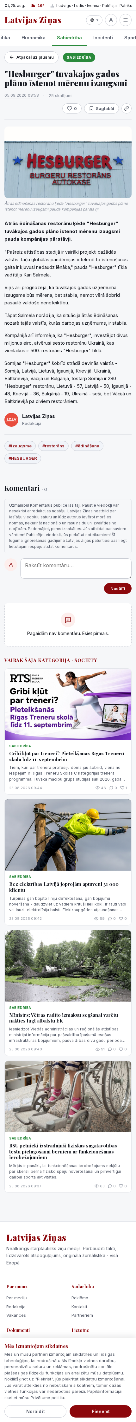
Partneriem (82, 1315)
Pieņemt (101, 1411)
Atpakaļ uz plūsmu (35, 57)
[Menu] (126, 20)
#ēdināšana (87, 445)
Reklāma (79, 1297)
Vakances (16, 1315)
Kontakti (79, 1306)
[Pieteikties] (111, 20)
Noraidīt (35, 1411)
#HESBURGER (23, 458)
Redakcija (16, 1306)
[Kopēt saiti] (126, 108)
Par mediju (16, 1297)
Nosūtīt (117, 588)
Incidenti (103, 37)
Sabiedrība (69, 37)
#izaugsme (20, 445)
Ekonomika (34, 37)
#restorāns (53, 445)
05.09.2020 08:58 (21, 95)
